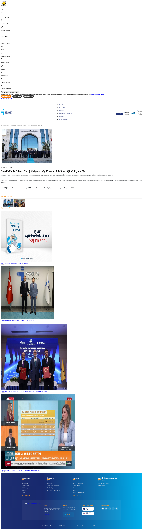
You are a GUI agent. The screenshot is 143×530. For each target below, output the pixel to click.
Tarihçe (23, 492)
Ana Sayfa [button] (3, 125)
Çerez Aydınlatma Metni (97, 94)
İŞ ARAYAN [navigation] (62, 107)
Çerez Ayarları (17, 96)
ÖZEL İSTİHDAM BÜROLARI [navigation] (65, 113)
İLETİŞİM (61, 116)
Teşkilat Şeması (25, 485)
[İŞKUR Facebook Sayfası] (102, 508)
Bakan (23, 481)
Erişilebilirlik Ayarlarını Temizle (10, 92)
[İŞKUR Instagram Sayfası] (106, 508)
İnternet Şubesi (120, 113)
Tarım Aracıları (101, 485)
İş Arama (49, 483)
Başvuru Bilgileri (102, 481)
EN (4, 100)
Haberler (7, 125)
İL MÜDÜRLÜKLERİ (64, 119)
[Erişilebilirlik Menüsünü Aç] (3, 3)
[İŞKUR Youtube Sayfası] (116, 508)
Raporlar (24, 490)
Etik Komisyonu (26, 488)
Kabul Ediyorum (6, 96)
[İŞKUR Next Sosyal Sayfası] (109, 508)
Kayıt (48, 481)
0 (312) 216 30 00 (70, 507)
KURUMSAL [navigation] (62, 104)
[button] (71, 15)
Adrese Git (47, 514)
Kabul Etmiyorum (28, 96)
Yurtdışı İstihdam (77, 488)
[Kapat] (1, 12)
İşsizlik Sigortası (51, 488)
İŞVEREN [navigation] (61, 110)
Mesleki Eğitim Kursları (78, 492)
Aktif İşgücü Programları (53, 485)
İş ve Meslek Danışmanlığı (53, 490)
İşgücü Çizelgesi (76, 490)
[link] (1, 99)
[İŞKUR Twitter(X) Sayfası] (113, 508)
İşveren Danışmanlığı (78, 483)
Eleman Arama (76, 485)
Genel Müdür (25, 483)
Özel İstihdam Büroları (103, 483)
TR (1, 100)
